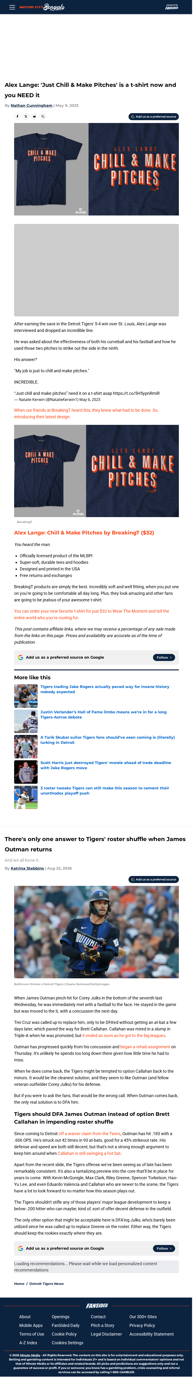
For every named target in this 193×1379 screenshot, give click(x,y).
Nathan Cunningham (31, 105)
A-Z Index (28, 1342)
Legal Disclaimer (106, 1334)
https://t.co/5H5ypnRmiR (136, 393)
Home (19, 1284)
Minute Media (30, 1355)
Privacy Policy (142, 1325)
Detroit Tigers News (46, 1284)
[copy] (43, 116)
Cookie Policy (64, 1334)
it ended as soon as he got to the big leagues (123, 1035)
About (25, 1316)
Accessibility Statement (151, 1334)
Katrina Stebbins (27, 868)
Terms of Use (31, 1334)
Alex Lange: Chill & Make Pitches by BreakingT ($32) (84, 533)
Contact (98, 1316)
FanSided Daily (66, 1325)
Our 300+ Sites (143, 1316)
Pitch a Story (102, 1325)
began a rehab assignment (145, 1046)
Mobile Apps (31, 1325)
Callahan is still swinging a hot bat (89, 1153)
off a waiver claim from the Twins (90, 1133)
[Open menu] (12, 7)
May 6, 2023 (89, 399)
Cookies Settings (67, 1342)
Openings (60, 1316)
